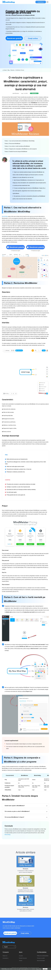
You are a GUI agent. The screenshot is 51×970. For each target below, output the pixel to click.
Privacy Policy (38, 969)
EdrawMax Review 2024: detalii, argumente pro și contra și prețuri (25, 890)
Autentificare (41, 2)
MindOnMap (5, 216)
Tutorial (20, 960)
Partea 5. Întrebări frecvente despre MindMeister (16, 151)
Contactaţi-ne (5, 958)
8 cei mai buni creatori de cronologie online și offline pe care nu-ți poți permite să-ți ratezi (25, 747)
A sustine (21, 955)
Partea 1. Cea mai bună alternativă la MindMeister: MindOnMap (19, 141)
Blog (8, 70)
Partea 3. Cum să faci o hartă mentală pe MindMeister (17, 146)
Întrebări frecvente (23, 958)
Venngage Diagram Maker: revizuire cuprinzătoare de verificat (25, 910)
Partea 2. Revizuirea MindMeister (12, 143)
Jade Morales (15, 93)
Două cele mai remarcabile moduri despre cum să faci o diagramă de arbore (24, 744)
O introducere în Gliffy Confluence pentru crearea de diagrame (25, 871)
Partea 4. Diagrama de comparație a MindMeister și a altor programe (21, 149)
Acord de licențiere (41, 960)
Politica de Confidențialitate (42, 955)
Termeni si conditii (41, 958)
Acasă (5, 70)
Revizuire (12, 70)
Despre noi (5, 955)
